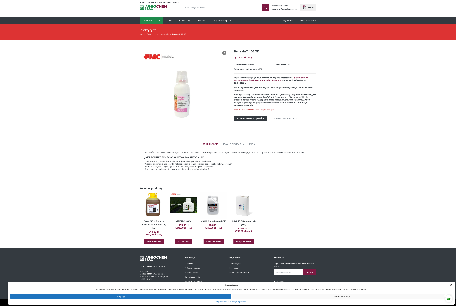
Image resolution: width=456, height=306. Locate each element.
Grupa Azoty (184, 20)
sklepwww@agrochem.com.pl (284, 9)
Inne (252, 143)
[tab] (210, 143)
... (155, 34)
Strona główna (145, 34)
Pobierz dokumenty (283, 118)
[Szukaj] (265, 7)
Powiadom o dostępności (250, 118)
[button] (451, 285)
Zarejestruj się (234, 263)
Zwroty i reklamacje (192, 277)
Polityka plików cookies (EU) (240, 272)
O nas (169, 20)
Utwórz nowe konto (307, 20)
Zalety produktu (233, 143)
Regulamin (189, 263)
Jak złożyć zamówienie (193, 281)
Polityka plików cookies (223, 302)
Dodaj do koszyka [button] (154, 242)
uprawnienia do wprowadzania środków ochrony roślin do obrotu (271, 79)
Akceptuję (121, 296)
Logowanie (288, 20)
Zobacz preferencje (342, 296)
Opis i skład (210, 143)
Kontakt (201, 20)
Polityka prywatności (239, 302)
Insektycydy (164, 34)
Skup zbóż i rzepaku (222, 20)
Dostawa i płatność (192, 272)
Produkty (147, 20)
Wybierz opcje (183, 242)
